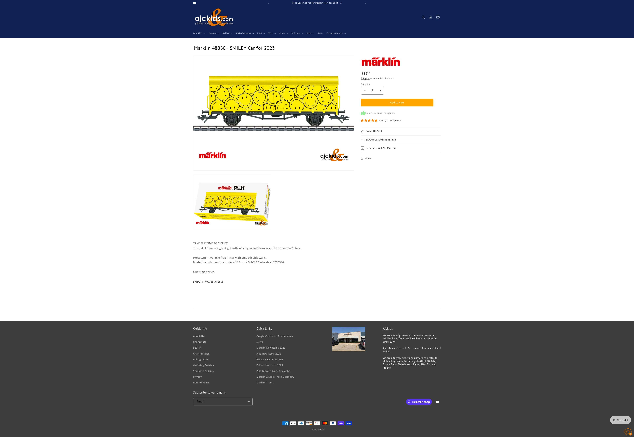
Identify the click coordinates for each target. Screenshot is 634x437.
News (259, 341)
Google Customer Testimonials (274, 336)
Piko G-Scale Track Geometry (273, 371)
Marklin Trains (265, 382)
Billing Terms (201, 359)
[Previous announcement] (268, 3)
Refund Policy (201, 382)
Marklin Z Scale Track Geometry (275, 376)
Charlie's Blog (201, 353)
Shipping (365, 78)
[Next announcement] (365, 3)
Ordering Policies (203, 365)
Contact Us (199, 341)
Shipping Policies (203, 371)
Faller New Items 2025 (269, 365)
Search (197, 347)
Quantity (365, 83)
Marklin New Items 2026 (270, 347)
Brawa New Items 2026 (270, 359)
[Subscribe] (248, 401)
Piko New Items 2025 (268, 353)
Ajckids (320, 429)
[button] (199, 33)
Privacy (197, 376)
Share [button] (368, 158)
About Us (198, 336)
